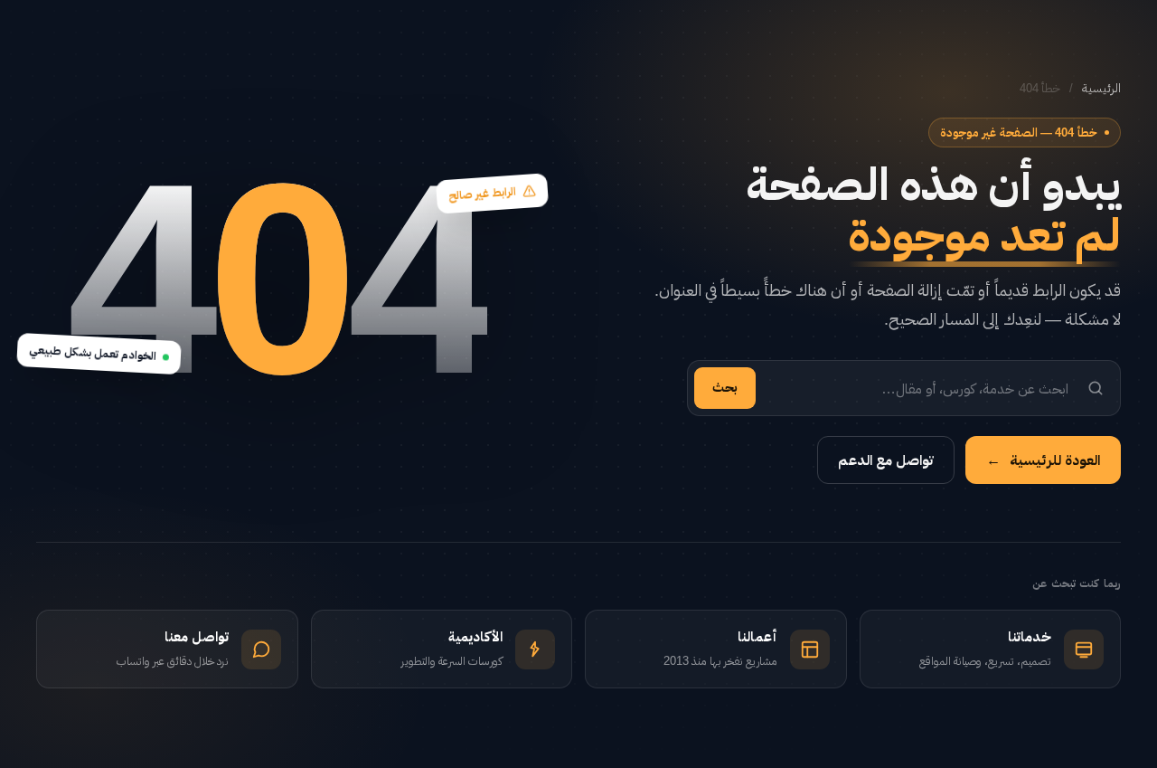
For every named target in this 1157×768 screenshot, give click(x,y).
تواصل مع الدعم (886, 460)
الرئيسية (1101, 88)
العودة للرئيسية (1043, 460)
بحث (725, 387)
